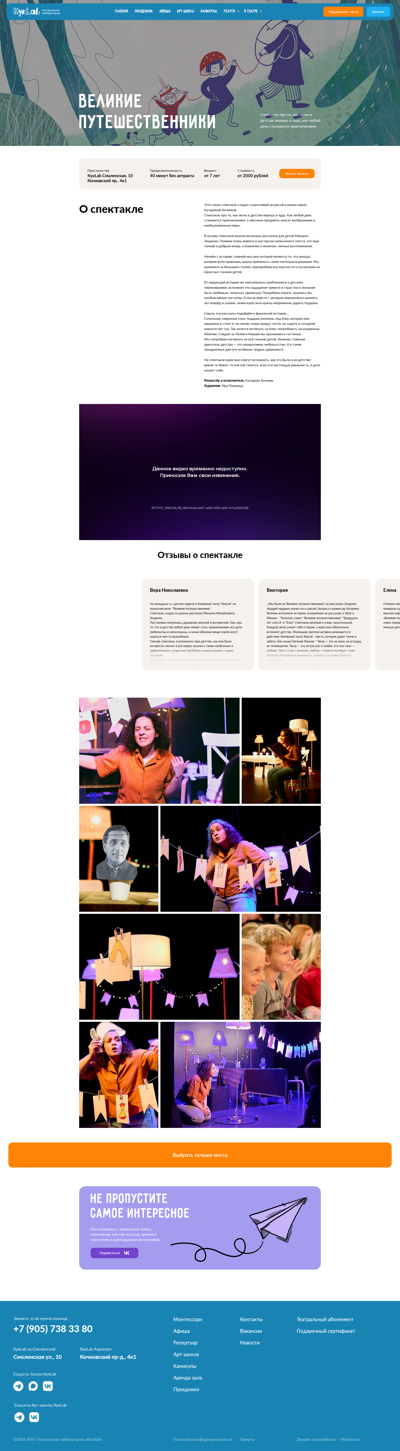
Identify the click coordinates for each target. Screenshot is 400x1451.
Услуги (229, 11)
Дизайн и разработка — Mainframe (328, 1439)
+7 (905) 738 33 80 (52, 1328)
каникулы (209, 11)
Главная (121, 11)
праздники (144, 11)
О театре (251, 11)
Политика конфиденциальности (202, 1439)
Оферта (247, 1439)
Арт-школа (185, 11)
